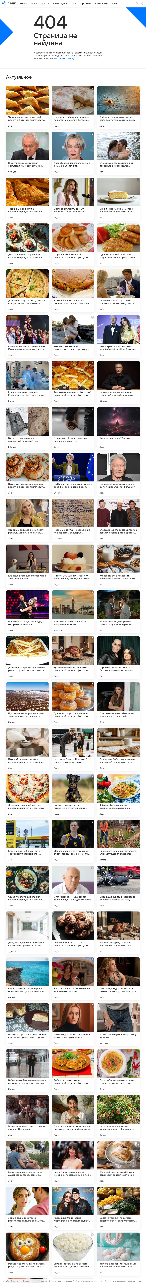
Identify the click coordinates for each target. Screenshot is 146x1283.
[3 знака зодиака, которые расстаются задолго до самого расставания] (27, 1208)
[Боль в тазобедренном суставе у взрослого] (118, 1024)
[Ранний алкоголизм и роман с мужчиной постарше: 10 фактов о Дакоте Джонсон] (73, 1162)
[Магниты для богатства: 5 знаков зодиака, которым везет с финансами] (73, 1024)
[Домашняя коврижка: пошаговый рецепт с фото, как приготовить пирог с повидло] (27, 657)
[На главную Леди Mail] (11, 3)
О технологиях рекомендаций (61, 1281)
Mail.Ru (6, 1281)
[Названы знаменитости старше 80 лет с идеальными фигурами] (118, 474)
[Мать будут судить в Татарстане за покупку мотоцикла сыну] (118, 887)
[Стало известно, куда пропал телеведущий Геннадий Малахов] (73, 887)
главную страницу (64, 58)
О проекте (42, 1281)
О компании (16, 1281)
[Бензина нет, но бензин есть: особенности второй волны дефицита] (27, 841)
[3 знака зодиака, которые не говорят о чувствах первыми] (118, 611)
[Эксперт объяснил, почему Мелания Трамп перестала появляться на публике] (73, 199)
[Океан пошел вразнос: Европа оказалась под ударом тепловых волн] (27, 978)
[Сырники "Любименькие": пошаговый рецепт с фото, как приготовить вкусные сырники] (73, 244)
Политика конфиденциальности (89, 1281)
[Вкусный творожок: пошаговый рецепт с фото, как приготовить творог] (73, 1254)
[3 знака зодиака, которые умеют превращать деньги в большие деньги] (73, 1116)
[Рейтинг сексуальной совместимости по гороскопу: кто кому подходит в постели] (73, 336)
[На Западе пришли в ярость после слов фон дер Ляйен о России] (73, 474)
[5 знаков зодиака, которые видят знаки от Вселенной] (27, 1116)
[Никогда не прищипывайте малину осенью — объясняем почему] (118, 1116)
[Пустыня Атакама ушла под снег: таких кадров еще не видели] (27, 703)
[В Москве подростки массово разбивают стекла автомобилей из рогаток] (118, 107)
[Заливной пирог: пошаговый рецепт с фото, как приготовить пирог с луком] (73, 290)
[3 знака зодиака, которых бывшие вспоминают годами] (73, 978)
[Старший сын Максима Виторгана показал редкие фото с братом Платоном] (118, 520)
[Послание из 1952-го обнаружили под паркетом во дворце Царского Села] (73, 520)
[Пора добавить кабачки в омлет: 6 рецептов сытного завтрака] (118, 1070)
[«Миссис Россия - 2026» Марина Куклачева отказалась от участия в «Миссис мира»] (27, 336)
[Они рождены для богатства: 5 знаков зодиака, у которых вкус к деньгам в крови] (118, 978)
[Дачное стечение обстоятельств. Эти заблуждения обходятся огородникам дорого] (118, 841)
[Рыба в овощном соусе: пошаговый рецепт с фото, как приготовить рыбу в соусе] (73, 1070)
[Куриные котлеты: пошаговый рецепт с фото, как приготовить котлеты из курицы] (118, 244)
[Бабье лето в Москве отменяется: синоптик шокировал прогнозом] (27, 1070)
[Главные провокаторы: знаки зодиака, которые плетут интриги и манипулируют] (118, 290)
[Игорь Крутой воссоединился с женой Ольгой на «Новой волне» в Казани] (118, 336)
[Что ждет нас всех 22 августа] (118, 428)
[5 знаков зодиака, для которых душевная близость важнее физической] (27, 1162)
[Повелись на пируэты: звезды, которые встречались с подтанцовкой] (27, 611)
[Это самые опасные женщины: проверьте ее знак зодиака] (118, 153)
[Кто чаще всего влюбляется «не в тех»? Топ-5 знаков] (27, 566)
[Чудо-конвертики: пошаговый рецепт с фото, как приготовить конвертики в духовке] (27, 107)
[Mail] (4, 3)
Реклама (27, 1281)
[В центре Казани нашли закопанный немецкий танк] (27, 428)
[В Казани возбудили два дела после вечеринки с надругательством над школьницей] (73, 428)
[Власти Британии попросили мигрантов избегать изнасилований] (73, 611)
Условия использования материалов (120, 1281)
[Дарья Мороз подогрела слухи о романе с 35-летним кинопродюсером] (73, 153)
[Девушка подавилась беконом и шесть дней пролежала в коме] (27, 932)
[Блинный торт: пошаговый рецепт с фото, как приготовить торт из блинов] (27, 1024)
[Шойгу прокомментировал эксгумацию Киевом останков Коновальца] (27, 153)
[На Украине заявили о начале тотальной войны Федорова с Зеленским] (118, 382)
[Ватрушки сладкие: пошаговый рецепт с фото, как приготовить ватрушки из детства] (27, 474)
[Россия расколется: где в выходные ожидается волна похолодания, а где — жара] (73, 795)
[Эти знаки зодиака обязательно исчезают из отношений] (118, 703)
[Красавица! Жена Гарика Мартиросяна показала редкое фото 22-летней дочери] (73, 1208)
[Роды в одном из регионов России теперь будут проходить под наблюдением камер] (27, 382)
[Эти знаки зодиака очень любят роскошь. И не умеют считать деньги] (27, 520)
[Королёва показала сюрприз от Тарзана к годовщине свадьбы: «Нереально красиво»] (118, 657)
